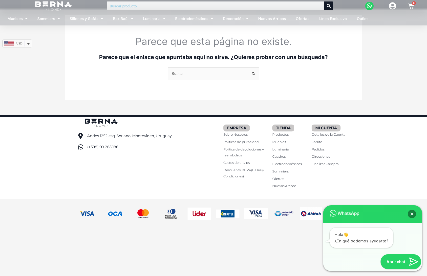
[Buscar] (328, 5)
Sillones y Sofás (84, 18)
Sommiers (46, 18)
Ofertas (302, 18)
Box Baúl (120, 18)
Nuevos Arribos (272, 18)
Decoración (233, 18)
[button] (412, 214)
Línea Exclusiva (333, 18)
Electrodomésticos (191, 18)
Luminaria (152, 18)
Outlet (362, 18)
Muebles (15, 18)
